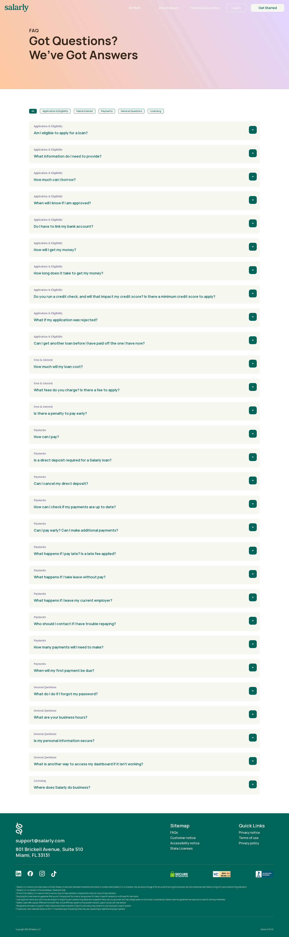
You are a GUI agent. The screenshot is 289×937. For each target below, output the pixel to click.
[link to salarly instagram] (42, 874)
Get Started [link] (268, 8)
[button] (33, 111)
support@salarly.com (40, 840)
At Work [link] (134, 8)
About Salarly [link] (169, 8)
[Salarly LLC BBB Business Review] (264, 874)
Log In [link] (236, 8)
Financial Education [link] (205, 8)
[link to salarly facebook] (30, 874)
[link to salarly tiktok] (54, 874)
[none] (253, 130)
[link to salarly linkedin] (18, 874)
